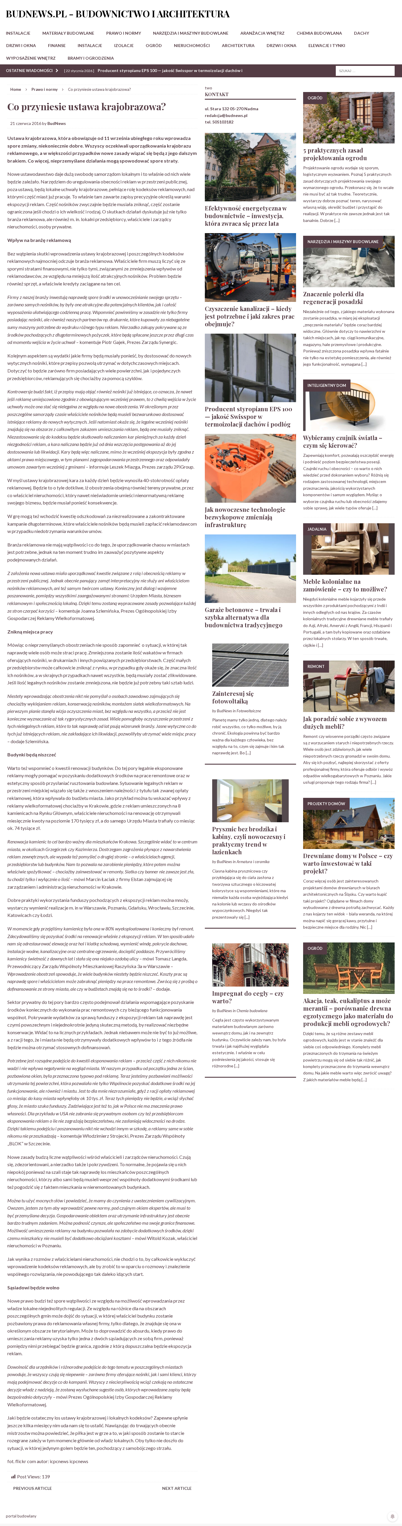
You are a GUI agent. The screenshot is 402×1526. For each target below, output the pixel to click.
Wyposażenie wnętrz (31, 58)
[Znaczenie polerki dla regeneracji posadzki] (349, 283)
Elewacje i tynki (326, 45)
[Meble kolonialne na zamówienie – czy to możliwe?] (349, 571)
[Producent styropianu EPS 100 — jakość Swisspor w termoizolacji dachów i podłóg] (250, 398)
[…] (337, 220)
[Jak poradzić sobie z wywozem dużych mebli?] (349, 708)
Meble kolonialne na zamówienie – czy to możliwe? (345, 585)
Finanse (57, 45)
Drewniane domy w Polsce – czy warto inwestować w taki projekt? (348, 863)
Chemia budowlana (319, 33)
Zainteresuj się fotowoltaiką (233, 697)
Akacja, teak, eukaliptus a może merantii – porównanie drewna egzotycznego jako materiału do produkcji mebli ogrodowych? (348, 1012)
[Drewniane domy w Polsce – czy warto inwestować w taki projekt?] (349, 845)
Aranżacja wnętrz (262, 33)
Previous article (32, 1488)
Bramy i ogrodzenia (91, 58)
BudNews (56, 123)
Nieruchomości (192, 45)
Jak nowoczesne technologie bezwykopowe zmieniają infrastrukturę (245, 517)
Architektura (238, 45)
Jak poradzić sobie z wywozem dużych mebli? (345, 722)
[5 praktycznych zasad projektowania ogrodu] (349, 139)
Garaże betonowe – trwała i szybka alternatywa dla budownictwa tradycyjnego (244, 617)
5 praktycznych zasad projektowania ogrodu (335, 154)
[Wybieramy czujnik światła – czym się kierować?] (349, 427)
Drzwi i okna (21, 45)
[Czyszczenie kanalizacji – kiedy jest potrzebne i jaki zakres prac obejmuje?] (250, 298)
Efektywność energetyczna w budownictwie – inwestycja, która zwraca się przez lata (246, 215)
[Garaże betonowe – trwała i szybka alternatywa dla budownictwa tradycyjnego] (250, 599)
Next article (177, 1488)
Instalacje (18, 33)
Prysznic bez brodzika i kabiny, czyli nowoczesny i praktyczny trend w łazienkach (248, 840)
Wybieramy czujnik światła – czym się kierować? (342, 441)
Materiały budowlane (68, 33)
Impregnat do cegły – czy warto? (247, 997)
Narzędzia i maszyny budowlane (190, 33)
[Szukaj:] (365, 70)
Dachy (361, 33)
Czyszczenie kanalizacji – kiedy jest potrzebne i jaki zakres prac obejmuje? (250, 316)
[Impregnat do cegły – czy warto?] (250, 982)
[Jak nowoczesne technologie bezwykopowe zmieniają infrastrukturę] (250, 499)
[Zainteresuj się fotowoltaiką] (250, 683)
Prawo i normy (123, 33)
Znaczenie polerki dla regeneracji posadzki (333, 297)
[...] (248, 752)
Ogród (154, 45)
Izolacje (124, 45)
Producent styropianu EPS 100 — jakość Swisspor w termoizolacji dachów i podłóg (248, 416)
